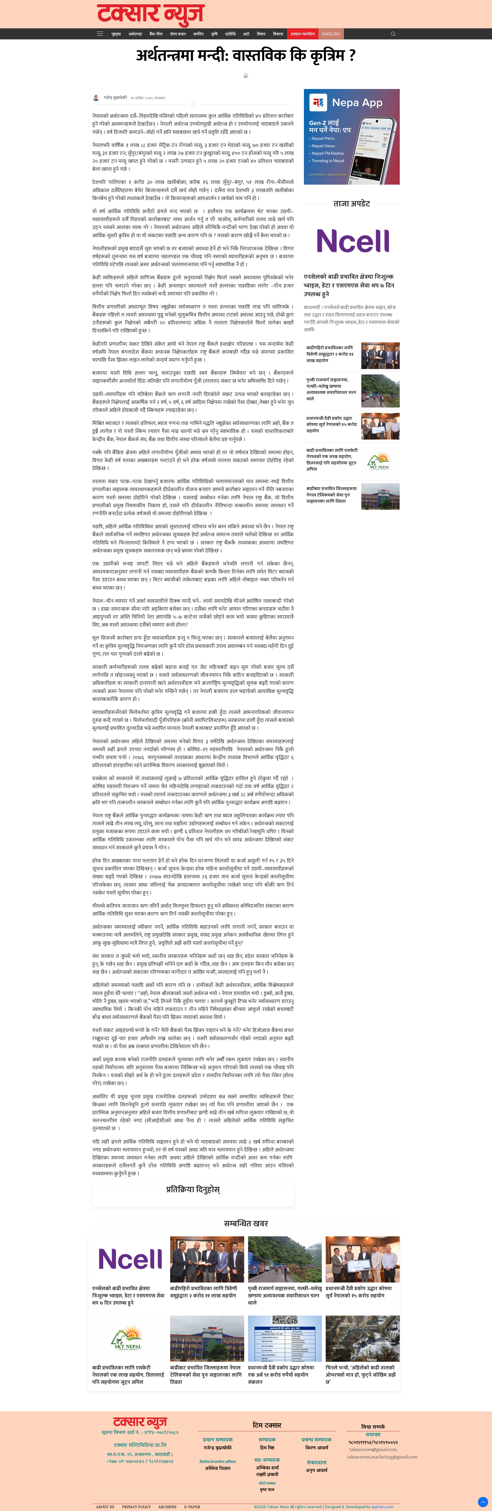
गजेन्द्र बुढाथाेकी (115, 97)
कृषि (214, 33)
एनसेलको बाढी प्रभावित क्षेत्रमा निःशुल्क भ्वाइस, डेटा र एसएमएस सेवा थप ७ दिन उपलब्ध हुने (349, 285)
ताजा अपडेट (352, 204)
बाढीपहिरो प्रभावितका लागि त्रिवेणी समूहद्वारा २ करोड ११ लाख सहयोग (330, 354)
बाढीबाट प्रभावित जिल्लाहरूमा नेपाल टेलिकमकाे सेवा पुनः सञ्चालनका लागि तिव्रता (331, 495)
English (331, 33)
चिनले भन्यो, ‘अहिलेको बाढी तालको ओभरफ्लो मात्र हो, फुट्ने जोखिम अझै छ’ (361, 1375)
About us (105, 1507)
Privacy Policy (136, 1507)
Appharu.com (382, 1507)
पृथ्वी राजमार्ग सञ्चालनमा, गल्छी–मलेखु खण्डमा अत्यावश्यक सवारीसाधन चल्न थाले (331, 389)
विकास (278, 33)
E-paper (192, 1507)
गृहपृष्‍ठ (116, 33)
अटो (246, 33)
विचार (261, 33)
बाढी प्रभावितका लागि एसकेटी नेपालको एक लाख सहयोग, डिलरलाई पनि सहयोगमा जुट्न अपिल (331, 460)
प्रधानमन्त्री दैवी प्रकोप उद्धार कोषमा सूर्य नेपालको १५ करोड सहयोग (331, 425)
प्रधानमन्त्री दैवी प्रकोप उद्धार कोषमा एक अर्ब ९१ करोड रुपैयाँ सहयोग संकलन (281, 1375)
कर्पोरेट (198, 33)
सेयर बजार (178, 33)
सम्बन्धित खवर (246, 1224)
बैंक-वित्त (156, 33)
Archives (167, 1507)
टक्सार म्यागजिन (303, 33)
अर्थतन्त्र (135, 33)
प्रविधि (230, 33)
